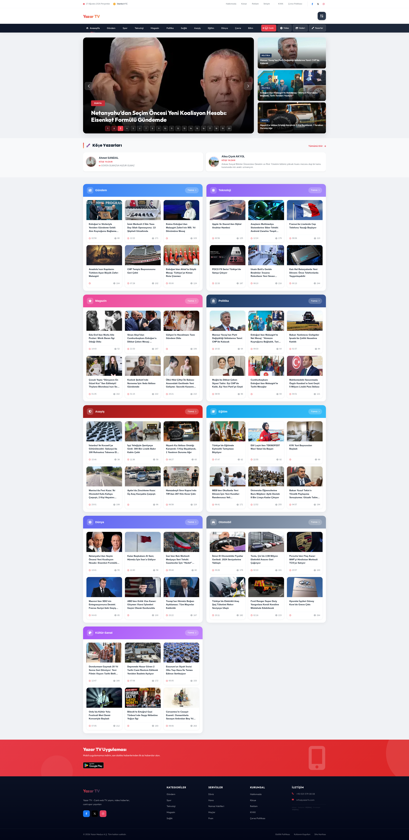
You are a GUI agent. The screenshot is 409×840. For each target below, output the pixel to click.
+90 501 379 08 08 (305, 793)
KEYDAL (308, 807)
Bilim (250, 28)
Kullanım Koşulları (302, 834)
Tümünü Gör (315, 146)
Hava (211, 800)
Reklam (255, 4)
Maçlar (211, 812)
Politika (170, 28)
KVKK (280, 4)
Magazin (155, 28)
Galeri (302, 28)
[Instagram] (323, 4)
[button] (248, 86)
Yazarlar (319, 28)
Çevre (238, 28)
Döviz (211, 794)
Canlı (271, 28)
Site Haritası (320, 834)
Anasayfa (95, 28)
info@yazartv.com (305, 800)
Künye (244, 4)
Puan (210, 818)
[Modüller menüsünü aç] (322, 16)
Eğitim (211, 28)
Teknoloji (139, 28)
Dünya (224, 28)
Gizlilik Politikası (282, 834)
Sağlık (184, 28)
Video (286, 28)
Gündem (111, 28)
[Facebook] (312, 4)
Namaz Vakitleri (216, 806)
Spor (125, 28)
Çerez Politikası (295, 4)
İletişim (267, 4)
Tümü (191, 190)
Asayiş (197, 28)
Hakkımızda (231, 4)
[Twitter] (318, 4)
